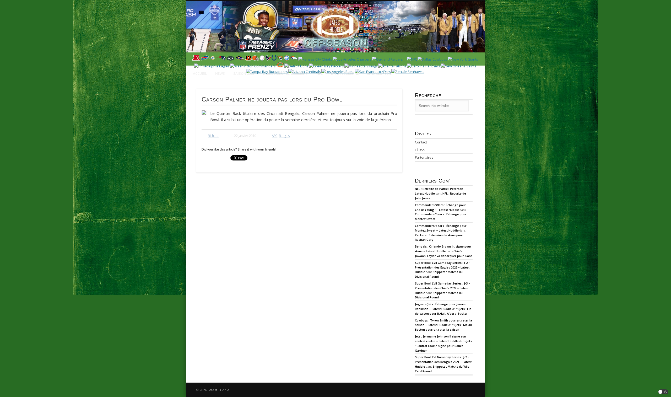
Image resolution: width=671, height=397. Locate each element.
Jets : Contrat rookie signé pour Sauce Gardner (443, 345)
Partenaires (424, 157)
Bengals (284, 135)
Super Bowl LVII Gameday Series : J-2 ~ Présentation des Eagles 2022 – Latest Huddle (442, 267)
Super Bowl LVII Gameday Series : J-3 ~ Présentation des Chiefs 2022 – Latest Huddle (442, 288)
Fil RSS (420, 149)
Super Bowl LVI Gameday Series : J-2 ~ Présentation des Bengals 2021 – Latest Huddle (443, 361)
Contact (421, 142)
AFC (274, 135)
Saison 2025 (243, 73)
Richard (213, 135)
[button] (663, 391)
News (220, 73)
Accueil (200, 73)
